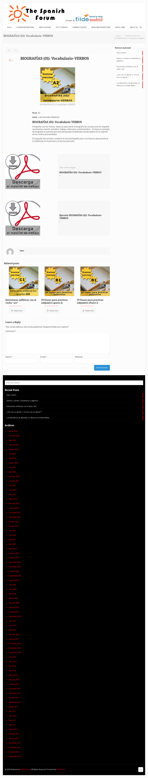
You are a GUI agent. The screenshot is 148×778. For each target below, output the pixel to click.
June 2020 (13, 589)
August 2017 (13, 707)
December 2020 (15, 562)
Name (8, 357)
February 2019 (14, 634)
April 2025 (12, 440)
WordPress (61, 769)
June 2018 (13, 662)
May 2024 (12, 458)
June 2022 (13, 490)
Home (118, 36)
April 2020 (12, 594)
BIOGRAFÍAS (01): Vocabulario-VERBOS (129, 38)
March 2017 (13, 729)
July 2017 (12, 711)
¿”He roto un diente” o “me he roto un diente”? (128, 76)
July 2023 (12, 467)
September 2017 (15, 702)
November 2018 (15, 648)
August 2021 (13, 526)
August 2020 (13, 580)
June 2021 (13, 535)
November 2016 (15, 747)
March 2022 (13, 499)
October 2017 (14, 698)
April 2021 (12, 544)
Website (79, 357)
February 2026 (14, 436)
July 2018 (12, 657)
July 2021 (12, 531)
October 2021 (14, 522)
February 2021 (14, 553)
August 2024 (13, 449)
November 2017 (15, 693)
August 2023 (13, 463)
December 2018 (15, 644)
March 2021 (13, 549)
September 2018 (15, 653)
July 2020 (12, 585)
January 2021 (14, 558)
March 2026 (13, 431)
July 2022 (12, 485)
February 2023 (14, 476)
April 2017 (12, 725)
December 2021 (15, 513)
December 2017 (15, 689)
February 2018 (14, 680)
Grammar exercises (132, 36)
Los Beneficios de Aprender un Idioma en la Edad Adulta (128, 84)
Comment (10, 331)
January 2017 (14, 738)
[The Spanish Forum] (55, 13)
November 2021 (15, 517)
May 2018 (12, 666)
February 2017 (14, 734)
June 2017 (13, 716)
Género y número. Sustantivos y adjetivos (129, 59)
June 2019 (13, 625)
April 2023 (12, 472)
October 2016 (14, 752)
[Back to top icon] (140, 769)
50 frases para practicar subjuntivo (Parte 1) (90, 301)
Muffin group (25, 769)
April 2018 (12, 671)
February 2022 (14, 503)
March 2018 (13, 675)
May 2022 (12, 494)
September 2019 (15, 616)
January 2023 (14, 481)
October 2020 (14, 571)
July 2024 (12, 454)
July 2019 (12, 621)
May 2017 (12, 720)
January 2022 (14, 508)
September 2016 (15, 756)
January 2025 (14, 445)
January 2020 (14, 607)
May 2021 (12, 540)
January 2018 (14, 684)
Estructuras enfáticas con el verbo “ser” (127, 68)
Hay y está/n (121, 53)
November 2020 (15, 567)
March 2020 (13, 598)
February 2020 (14, 603)
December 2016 (15, 743)
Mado (22, 251)
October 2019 (14, 612)
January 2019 (14, 639)
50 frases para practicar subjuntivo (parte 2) (54, 301)
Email (43, 357)
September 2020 (15, 576)
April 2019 (12, 630)
